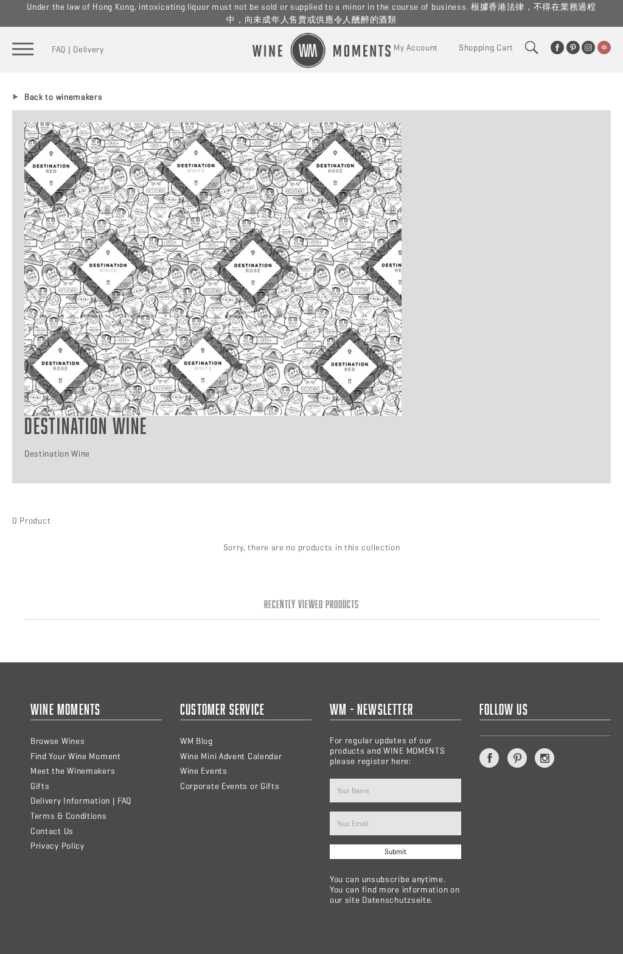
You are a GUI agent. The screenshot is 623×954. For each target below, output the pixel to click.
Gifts (40, 786)
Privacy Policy (57, 846)
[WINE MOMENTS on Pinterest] (573, 47)
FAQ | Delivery (78, 49)
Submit (395, 851)
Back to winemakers (63, 97)
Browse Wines (57, 741)
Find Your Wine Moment (75, 756)
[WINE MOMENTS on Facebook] (557, 47)
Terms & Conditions (68, 816)
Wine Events (204, 771)
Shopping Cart (486, 48)
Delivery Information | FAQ (80, 801)
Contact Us (52, 831)
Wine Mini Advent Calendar (231, 756)
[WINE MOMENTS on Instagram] (588, 47)
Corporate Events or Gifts (230, 786)
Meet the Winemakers (72, 771)
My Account (416, 48)
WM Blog (196, 741)
